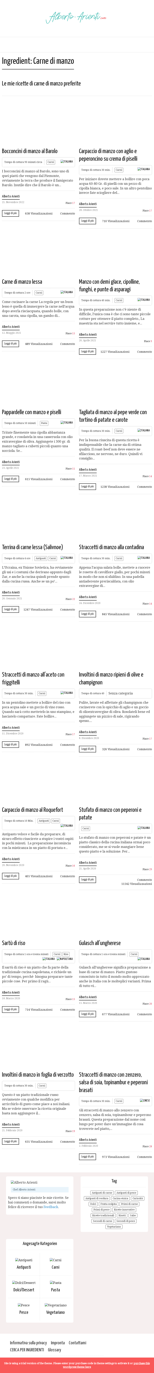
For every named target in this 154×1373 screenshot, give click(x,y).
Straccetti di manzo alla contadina (111, 547)
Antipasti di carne (102, 1192)
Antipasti (41, 558)
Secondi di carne (102, 1221)
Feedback (51, 1207)
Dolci (93, 1204)
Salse (133, 1215)
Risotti (122, 1215)
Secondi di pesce (126, 1221)
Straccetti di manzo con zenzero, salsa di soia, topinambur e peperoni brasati (113, 1082)
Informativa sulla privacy (28, 1343)
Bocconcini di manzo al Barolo (30, 151)
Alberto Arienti (11, 196)
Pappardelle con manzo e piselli (31, 412)
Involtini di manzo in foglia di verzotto (38, 1075)
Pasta (44, 423)
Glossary (54, 1350)
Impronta (58, 1343)
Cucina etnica (120, 1198)
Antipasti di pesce (126, 1192)
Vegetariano (114, 1226)
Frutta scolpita (108, 1204)
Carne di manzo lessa (22, 282)
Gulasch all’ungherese (100, 943)
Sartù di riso (13, 943)
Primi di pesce (101, 1209)
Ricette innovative (124, 1209)
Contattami (77, 1343)
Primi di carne (129, 1204)
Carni (51, 162)
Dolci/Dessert (23, 1290)
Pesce (23, 1312)
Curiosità (138, 1198)
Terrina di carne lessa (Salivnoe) (32, 547)
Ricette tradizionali (103, 1215)
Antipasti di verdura (96, 1198)
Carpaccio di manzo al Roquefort (32, 810)
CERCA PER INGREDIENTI (27, 1350)
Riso (66, 954)
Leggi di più (10, 213)
